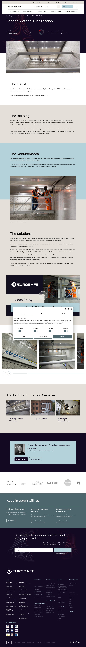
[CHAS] (17, 630)
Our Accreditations (72, 592)
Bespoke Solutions (37, 614)
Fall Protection (13, 32)
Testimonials (71, 599)
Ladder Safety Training (50, 610)
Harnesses (47, 581)
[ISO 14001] (13, 626)
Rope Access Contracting (38, 616)
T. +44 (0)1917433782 (22, 607)
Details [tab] (43, 313)
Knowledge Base (56, 2)
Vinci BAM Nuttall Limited (17, 129)
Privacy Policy (30, 642)
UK (76, 6)
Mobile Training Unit (49, 604)
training (20, 263)
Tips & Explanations (61, 614)
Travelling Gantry (41, 238)
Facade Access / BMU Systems (39, 610)
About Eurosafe (66, 2)
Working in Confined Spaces (73, 583)
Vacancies (70, 607)
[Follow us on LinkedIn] (70, 642)
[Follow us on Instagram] (76, 642)
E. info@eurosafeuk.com (10, 589)
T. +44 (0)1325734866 (22, 598)
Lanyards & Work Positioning (50, 583)
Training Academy (49, 602)
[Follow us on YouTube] (79, 642)
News (70, 603)
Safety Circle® (36, 2)
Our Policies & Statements (73, 594)
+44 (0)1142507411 (38, 6)
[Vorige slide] (4, 374)
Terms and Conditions (20, 642)
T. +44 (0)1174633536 (22, 587)
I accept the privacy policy (61, 553)
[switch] (35, 331)
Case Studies (21, 16)
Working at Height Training (64, 420)
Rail (7, 32)
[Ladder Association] (17, 635)
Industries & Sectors (61, 610)
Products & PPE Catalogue (50, 596)
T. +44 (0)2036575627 (9, 613)
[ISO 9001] (8, 626)
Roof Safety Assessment (62, 599)
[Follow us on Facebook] (73, 642)
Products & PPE (41, 11)
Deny (24, 336)
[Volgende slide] (9, 374)
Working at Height (27, 32)
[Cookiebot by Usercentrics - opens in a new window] (66, 309)
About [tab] (63, 313)
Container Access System (50, 585)
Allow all (62, 336)
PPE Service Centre (49, 594)
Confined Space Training (50, 608)
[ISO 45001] (17, 626)
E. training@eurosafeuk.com (11, 606)
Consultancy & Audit (12, 11)
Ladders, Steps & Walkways (39, 612)
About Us (71, 590)
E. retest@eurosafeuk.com (10, 597)
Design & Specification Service (39, 586)
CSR (70, 601)
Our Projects (71, 597)
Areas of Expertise (46, 2)
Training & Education (55, 11)
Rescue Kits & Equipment (50, 590)
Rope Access (71, 585)
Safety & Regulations (61, 616)
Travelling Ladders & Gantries (16, 420)
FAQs (58, 620)
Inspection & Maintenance (71, 11)
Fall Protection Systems (38, 605)
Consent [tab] (23, 314)
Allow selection (43, 336)
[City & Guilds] (13, 635)
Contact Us (75, 2)
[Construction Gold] (8, 635)
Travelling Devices (49, 592)
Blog (58, 612)
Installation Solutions (27, 11)
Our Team (70, 605)
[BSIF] (8, 630)
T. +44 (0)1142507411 (9, 587)
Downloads (59, 618)
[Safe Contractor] (13, 630)
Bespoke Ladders (40, 419)
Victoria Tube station (15, 89)
